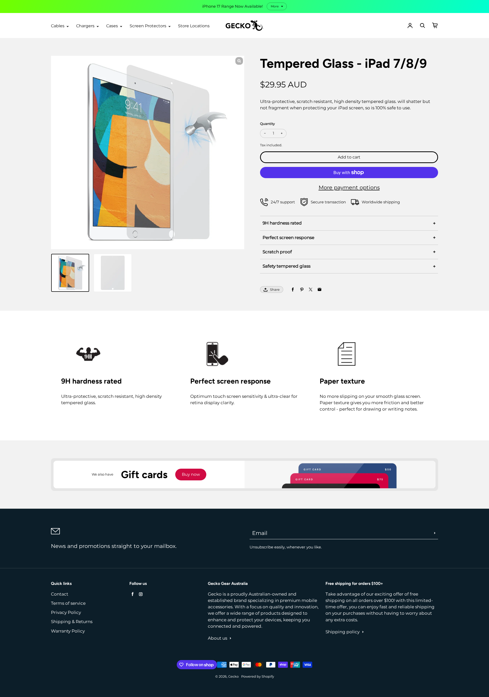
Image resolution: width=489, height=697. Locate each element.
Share (275, 290)
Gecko (233, 676)
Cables (58, 25)
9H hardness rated (282, 223)
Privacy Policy (66, 612)
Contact (59, 594)
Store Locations (194, 25)
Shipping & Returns (71, 621)
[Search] (422, 25)
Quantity (267, 124)
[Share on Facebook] (293, 289)
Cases (112, 25)
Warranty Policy (68, 631)
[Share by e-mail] (319, 289)
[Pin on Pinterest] (301, 289)
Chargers (86, 25)
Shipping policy (342, 631)
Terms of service (68, 603)
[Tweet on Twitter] (310, 289)
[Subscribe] (435, 533)
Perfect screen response (288, 237)
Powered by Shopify (257, 676)
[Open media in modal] (239, 61)
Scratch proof (277, 251)
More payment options (349, 187)
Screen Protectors (148, 25)
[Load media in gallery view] (70, 273)
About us (217, 638)
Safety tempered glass (286, 266)
